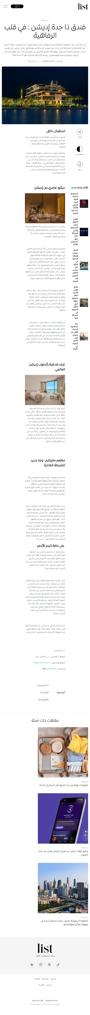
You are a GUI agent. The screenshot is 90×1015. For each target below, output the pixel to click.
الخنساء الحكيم (48, 61)
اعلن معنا (45, 979)
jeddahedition (50, 669)
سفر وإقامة (45, 20)
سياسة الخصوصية (51, 1001)
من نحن (53, 979)
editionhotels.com (41, 663)
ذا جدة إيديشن (43, 685)
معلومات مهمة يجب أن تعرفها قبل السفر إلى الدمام (63, 785)
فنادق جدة (44, 692)
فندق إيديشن (43, 699)
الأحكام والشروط (37, 1001)
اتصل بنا (37, 979)
